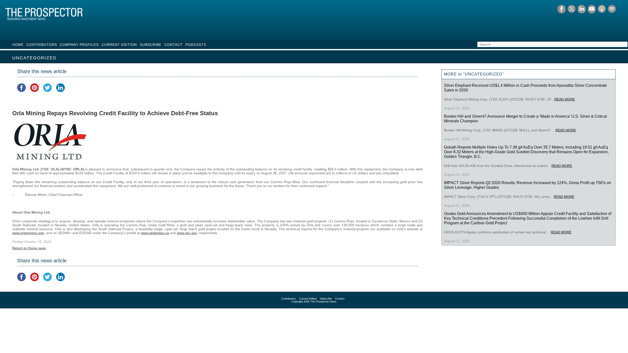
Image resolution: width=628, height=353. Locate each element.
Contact (173, 45)
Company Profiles (79, 45)
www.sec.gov (187, 233)
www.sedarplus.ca (155, 233)
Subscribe (150, 45)
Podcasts (195, 45)
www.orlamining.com (28, 233)
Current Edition (119, 45)
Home (18, 45)
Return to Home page (29, 248)
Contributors (41, 45)
